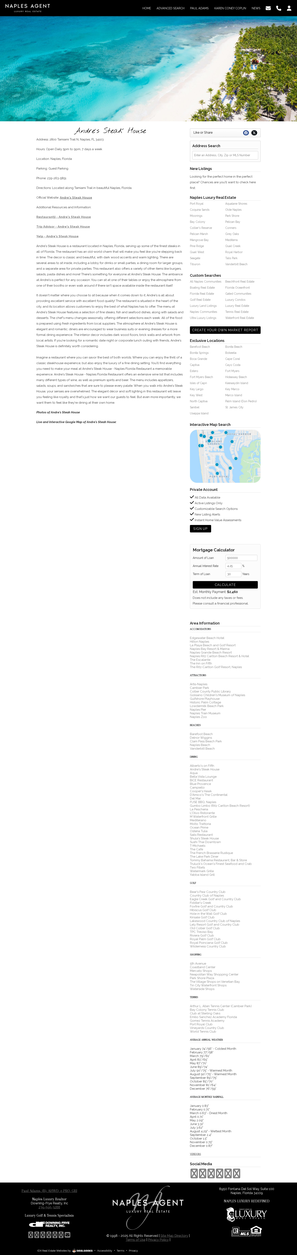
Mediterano (198, 820)
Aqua (194, 773)
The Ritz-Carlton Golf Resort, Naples (216, 667)
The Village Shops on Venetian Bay (215, 982)
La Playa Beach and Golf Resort (213, 645)
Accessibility (104, 1250)
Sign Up (200, 529)
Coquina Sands (200, 209)
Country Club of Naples (207, 895)
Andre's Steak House (76, 197)
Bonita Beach (233, 346)
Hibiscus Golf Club (203, 910)
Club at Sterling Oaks (205, 1013)
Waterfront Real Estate (239, 318)
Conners (230, 227)
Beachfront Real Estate (239, 281)
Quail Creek (232, 246)
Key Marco (232, 389)
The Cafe (196, 849)
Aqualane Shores (236, 203)
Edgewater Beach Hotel (207, 638)
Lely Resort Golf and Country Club (214, 924)
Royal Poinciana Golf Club (209, 943)
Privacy (133, 1250)
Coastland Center (202, 967)
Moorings (196, 215)
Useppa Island (199, 413)
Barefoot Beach (200, 346)
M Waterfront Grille (203, 816)
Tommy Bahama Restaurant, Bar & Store (218, 860)
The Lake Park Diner (204, 856)
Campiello (197, 787)
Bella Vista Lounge (203, 776)
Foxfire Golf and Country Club (211, 906)
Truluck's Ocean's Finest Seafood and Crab (221, 864)
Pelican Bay (232, 221)
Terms (120, 1250)
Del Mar (195, 798)
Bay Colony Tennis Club (207, 1010)
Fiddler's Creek (200, 903)
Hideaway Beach (236, 377)
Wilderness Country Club (208, 946)
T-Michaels (197, 845)
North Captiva (198, 401)
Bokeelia (230, 352)
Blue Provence (200, 784)
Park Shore (232, 215)
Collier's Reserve (201, 227)
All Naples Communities (205, 281)
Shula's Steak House (204, 838)
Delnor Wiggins (201, 738)
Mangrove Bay (199, 240)
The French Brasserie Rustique (211, 853)
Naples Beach (200, 745)
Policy (158, 1240)
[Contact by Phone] (278, 8)
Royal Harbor (234, 252)
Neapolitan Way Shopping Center (214, 974)
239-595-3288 (49, 1207)
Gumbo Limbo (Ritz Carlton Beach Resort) (220, 806)
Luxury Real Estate (237, 305)
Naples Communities (203, 311)
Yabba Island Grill (202, 875)
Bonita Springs (199, 352)
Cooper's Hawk (201, 791)
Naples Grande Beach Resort (211, 652)
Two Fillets (197, 867)
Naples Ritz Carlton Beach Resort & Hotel (219, 656)
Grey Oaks (232, 234)
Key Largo (196, 389)
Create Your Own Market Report (225, 330)
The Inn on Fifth (201, 663)
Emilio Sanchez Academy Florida (213, 1017)
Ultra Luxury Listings (203, 318)
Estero (194, 371)
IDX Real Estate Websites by (54, 1250)
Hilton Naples (199, 641)
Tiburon (195, 264)
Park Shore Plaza (202, 978)
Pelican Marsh (199, 234)
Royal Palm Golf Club (205, 939)
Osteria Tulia (198, 831)
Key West (196, 395)
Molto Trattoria (200, 824)
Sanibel (194, 407)
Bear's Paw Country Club (207, 892)
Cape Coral (232, 358)
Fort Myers (232, 371)
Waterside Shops (202, 989)
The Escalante (200, 660)
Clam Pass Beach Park (206, 741)
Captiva (194, 365)
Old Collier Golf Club (205, 928)
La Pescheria (199, 809)
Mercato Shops (201, 971)
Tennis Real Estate (237, 311)
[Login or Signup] (289, 8)
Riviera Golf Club (202, 935)
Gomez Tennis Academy (207, 1020)
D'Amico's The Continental (208, 795)
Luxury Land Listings (203, 305)
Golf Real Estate (200, 299)
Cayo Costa (232, 365)
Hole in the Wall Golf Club (208, 914)
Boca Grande (198, 358)
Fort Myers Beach (201, 377)
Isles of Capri (198, 383)
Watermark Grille (202, 871)
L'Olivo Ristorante (202, 813)
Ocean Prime (199, 827)
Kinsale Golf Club (202, 917)
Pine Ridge (197, 246)
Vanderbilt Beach (236, 264)
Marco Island (233, 395)
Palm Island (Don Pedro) (241, 401)
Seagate (195, 258)
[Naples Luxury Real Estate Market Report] (225, 456)
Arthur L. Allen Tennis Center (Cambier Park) (221, 1006)
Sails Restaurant (201, 835)
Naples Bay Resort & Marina (210, 649)
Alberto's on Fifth (202, 766)
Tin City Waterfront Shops (208, 985)
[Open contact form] (268, 8)
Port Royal (196, 203)
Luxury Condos (235, 299)
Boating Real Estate (202, 287)
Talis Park (231, 258)
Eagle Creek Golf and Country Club (215, 899)
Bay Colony (197, 221)
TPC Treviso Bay (201, 932)
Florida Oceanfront (237, 287)
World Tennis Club (203, 1031)
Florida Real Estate (202, 293)
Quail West (197, 252)
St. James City (234, 407)
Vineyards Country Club (207, 1028)
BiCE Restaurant (201, 780)
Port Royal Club (201, 1024)
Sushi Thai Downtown (205, 842)
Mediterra (231, 240)
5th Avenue (198, 963)
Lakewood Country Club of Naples (215, 921)
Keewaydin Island (236, 383)
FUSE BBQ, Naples (203, 802)
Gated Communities (238, 293)
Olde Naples (233, 209)
